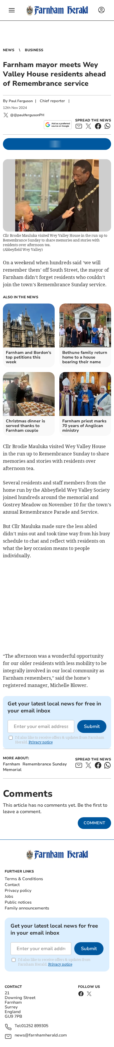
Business (34, 50)
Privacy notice (41, 742)
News (8, 50)
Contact (12, 884)
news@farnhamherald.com (41, 1035)
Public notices (18, 902)
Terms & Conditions (24, 879)
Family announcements (27, 908)
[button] (12, 10)
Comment (94, 823)
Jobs (9, 896)
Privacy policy (18, 890)
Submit (92, 726)
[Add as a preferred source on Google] (58, 124)
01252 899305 (34, 1026)
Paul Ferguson (21, 101)
